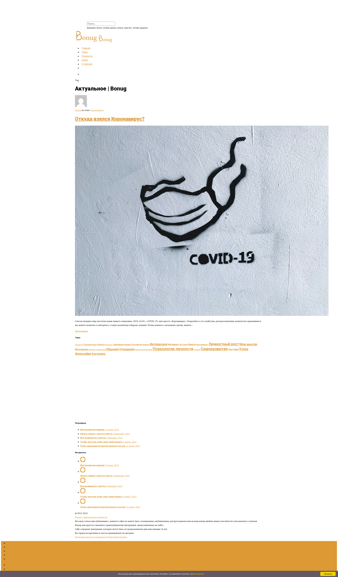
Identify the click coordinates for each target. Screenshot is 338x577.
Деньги (101, 344)
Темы (85, 52)
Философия (83, 353)
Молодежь (81, 349)
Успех (243, 349)
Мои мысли (248, 344)
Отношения (127, 349)
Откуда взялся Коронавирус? (110, 119)
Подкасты (87, 56)
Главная (86, 48)
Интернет (173, 344)
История (184, 345)
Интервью (144, 345)
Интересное (158, 344)
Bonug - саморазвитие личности (91, 517)
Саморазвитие (214, 349)
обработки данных (197, 574)
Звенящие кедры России (126, 344)
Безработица (90, 345)
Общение (112, 349)
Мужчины (92, 350)
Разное (197, 350)
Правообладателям (117, 537)
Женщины (109, 345)
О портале (87, 64)
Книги (85, 60)
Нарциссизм (100, 350)
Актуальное (79, 345)
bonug (78, 110)
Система (233, 349)
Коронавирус (97, 110)
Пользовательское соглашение (90, 537)
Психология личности (173, 349)
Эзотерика (98, 353)
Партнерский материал (143, 350)
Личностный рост (224, 344)
